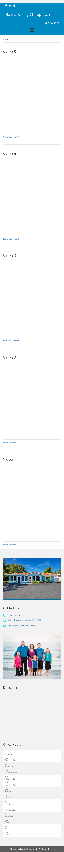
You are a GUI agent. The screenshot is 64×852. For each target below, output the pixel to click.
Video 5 (9, 51)
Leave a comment (11, 137)
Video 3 (9, 255)
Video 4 (9, 153)
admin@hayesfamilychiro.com (21, 625)
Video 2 (9, 357)
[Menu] (32, 30)
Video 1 (9, 459)
